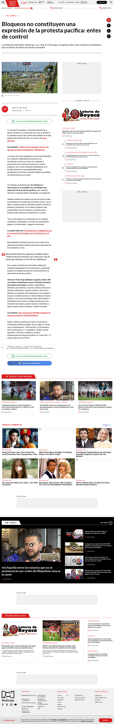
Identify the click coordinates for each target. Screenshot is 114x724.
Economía (62, 2)
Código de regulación (29, 703)
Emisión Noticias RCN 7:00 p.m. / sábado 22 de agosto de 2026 (96, 532)
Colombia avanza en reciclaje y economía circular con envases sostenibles (98, 655)
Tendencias (69, 2)
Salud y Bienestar (50, 2)
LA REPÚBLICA (79, 695)
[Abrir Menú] (3, 2)
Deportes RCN (41, 2)
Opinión (77, 2)
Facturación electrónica (42, 696)
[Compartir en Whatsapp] (109, 36)
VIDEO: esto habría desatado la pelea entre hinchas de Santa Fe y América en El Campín (83, 179)
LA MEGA (59, 709)
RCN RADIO (60, 700)
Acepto (105, 720)
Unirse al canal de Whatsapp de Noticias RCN (31, 121)
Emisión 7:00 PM (107, 8)
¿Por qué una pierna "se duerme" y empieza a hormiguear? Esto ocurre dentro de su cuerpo (99, 625)
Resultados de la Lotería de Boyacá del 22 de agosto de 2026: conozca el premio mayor (81, 132)
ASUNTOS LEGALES (80, 697)
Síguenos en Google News (31, 363)
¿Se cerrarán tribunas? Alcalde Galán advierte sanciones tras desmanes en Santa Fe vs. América (95, 407)
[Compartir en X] (109, 31)
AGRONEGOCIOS (79, 700)
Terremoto (70, 164)
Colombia (24, 2)
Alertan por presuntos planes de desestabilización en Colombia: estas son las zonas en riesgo (81, 144)
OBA (39, 709)
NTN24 (59, 695)
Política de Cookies (87, 721)
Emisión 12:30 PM (57, 8)
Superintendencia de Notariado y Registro (80, 152)
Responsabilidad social (29, 695)
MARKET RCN (98, 702)
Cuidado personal (94, 621)
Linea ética (41, 706)
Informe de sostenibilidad (42, 699)
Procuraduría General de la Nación (19, 348)
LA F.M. (59, 702)
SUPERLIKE (98, 700)
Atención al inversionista (26, 711)
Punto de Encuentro (84, 2)
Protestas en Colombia (14, 346)
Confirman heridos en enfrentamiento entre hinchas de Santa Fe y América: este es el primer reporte (18, 407)
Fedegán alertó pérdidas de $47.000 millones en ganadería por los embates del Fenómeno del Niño (98, 545)
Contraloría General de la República (43, 348)
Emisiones (7, 8)
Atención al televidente (25, 699)
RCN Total (60, 697)
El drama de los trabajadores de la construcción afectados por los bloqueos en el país (29, 233)
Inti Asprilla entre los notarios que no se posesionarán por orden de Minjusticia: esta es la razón (83, 156)
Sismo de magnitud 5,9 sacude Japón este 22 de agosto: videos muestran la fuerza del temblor (82, 167)
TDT (67, 695)
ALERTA (59, 704)
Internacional (32, 2)
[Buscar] (111, 2)
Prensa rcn (25, 709)
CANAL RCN (102, 2)
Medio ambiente (93, 651)
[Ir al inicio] (12, 3)
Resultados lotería (68, 128)
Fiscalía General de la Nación (32, 346)
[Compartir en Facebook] (109, 25)
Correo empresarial (28, 706)
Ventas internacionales (43, 703)
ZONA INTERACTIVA (100, 697)
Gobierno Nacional (72, 140)
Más (104, 522)
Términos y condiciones (59, 719)
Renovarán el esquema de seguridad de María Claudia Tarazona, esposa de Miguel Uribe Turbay (98, 572)
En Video (11, 523)
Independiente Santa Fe (73, 176)
